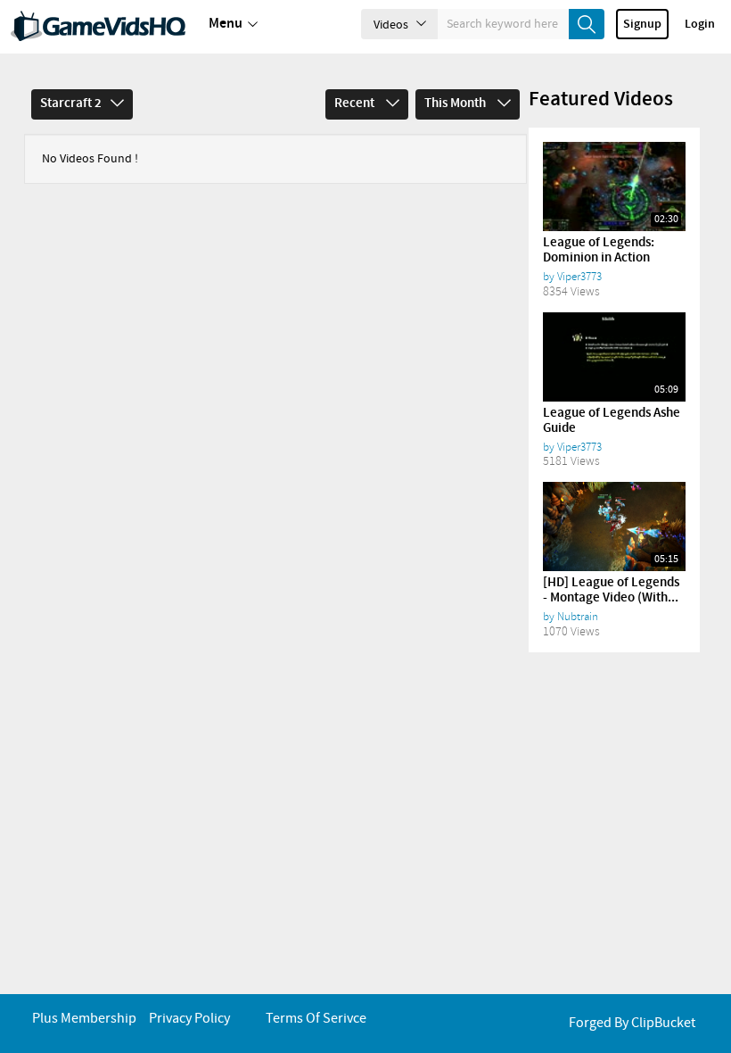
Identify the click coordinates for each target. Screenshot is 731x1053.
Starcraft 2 (71, 103)
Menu (225, 23)
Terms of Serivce (316, 1018)
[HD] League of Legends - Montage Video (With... (611, 590)
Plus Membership (84, 1018)
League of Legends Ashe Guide (611, 420)
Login (700, 24)
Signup (642, 24)
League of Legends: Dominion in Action (598, 250)
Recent (355, 103)
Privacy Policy (189, 1018)
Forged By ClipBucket (632, 1023)
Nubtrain (577, 616)
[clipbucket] (98, 27)
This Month (456, 103)
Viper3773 (579, 276)
